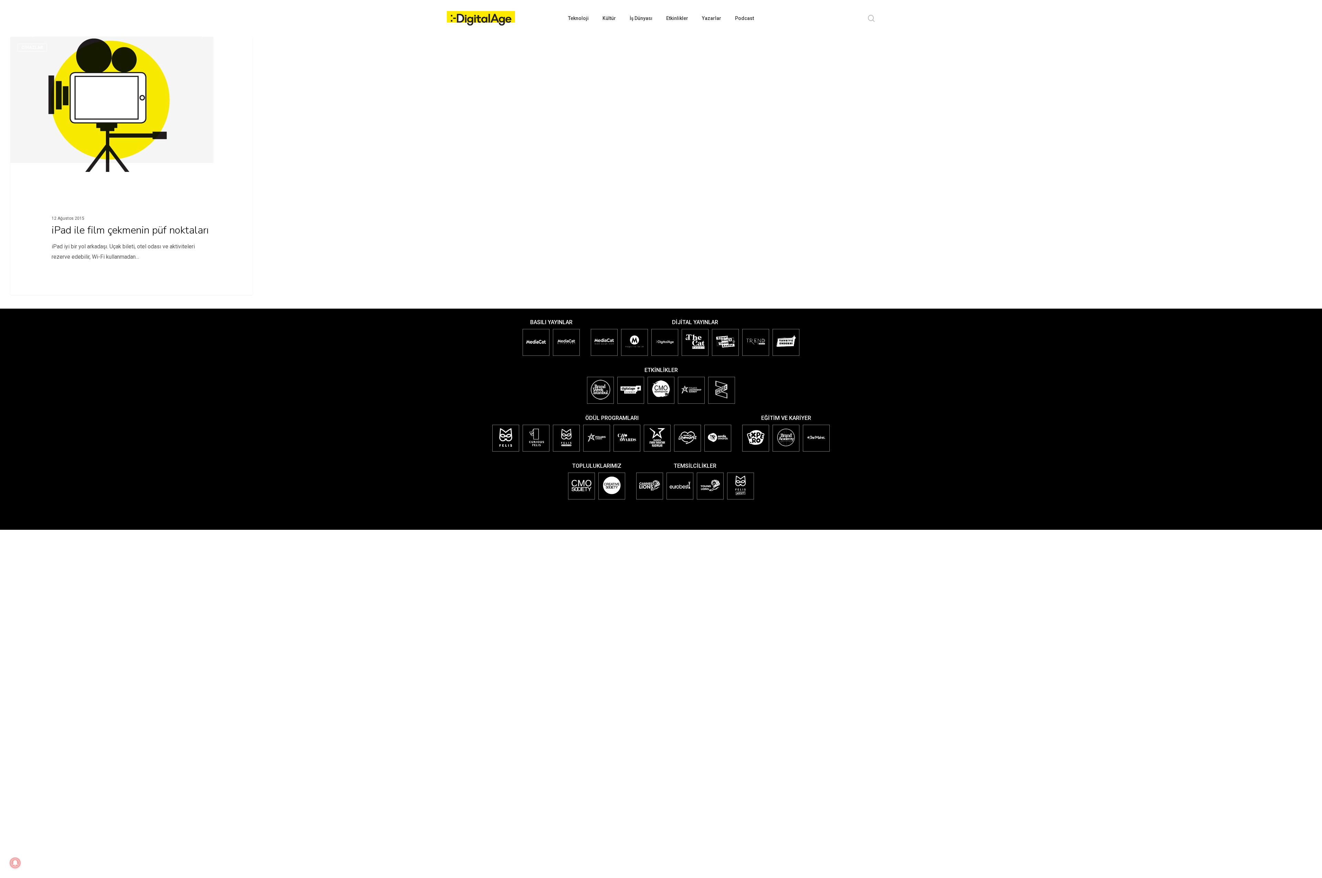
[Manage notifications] (15, 862)
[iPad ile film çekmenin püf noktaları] (131, 170)
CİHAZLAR (32, 47)
